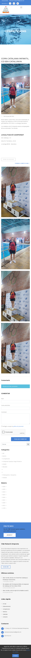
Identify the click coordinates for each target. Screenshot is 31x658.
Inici (12, 34)
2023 (4, 494)
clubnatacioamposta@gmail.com (12, 632)
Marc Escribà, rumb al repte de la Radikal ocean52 (15, 590)
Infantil (4, 464)
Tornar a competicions (22, 163)
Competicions (6, 458)
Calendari (5, 614)
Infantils (5, 477)
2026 (4, 486)
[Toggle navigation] (21, 7)
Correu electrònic (5, 405)
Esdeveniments (7, 606)
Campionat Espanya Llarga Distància (12, 461)
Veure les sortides (8, 159)
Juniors (4, 456)
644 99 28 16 (4, 3)
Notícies (5, 611)
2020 (4, 502)
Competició (17, 34)
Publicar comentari (20, 439)
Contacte (5, 617)
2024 (4, 492)
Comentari (4, 412)
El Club (4, 604)
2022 (4, 497)
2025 (4, 489)
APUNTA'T (9, 535)
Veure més (6, 567)
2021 (4, 500)
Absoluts (5, 467)
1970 (4, 508)
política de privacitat (18, 426)
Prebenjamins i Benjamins (9, 475)
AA (3, 453)
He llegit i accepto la (12, 426)
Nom (2, 398)
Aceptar (15, 655)
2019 (4, 505)
